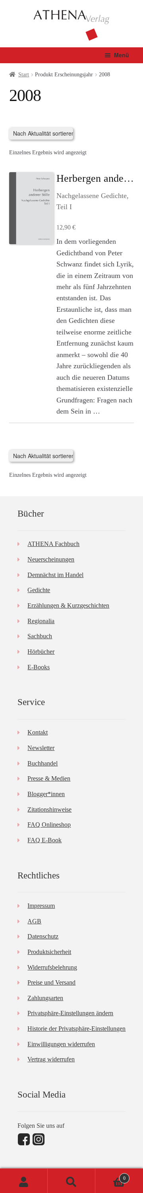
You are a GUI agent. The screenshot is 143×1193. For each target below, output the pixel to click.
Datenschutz (42, 936)
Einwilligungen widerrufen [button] (61, 1044)
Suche (71, 1181)
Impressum (41, 905)
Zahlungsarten (45, 998)
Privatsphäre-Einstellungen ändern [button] (70, 1013)
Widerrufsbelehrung (52, 967)
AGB (34, 921)
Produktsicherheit (49, 951)
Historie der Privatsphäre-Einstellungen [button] (76, 1028)
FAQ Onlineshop (49, 824)
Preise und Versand (51, 982)
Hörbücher (40, 651)
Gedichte (38, 590)
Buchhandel (42, 763)
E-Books (38, 667)
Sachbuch (39, 636)
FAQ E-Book (44, 840)
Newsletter (40, 747)
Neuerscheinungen (50, 559)
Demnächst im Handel (55, 574)
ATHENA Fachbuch (53, 543)
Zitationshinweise (49, 809)
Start (23, 75)
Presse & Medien (48, 778)
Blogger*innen (46, 794)
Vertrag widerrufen (51, 1059)
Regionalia (40, 621)
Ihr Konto (24, 1181)
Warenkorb (110, 1175)
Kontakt (37, 732)
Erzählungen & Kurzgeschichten (68, 605)
